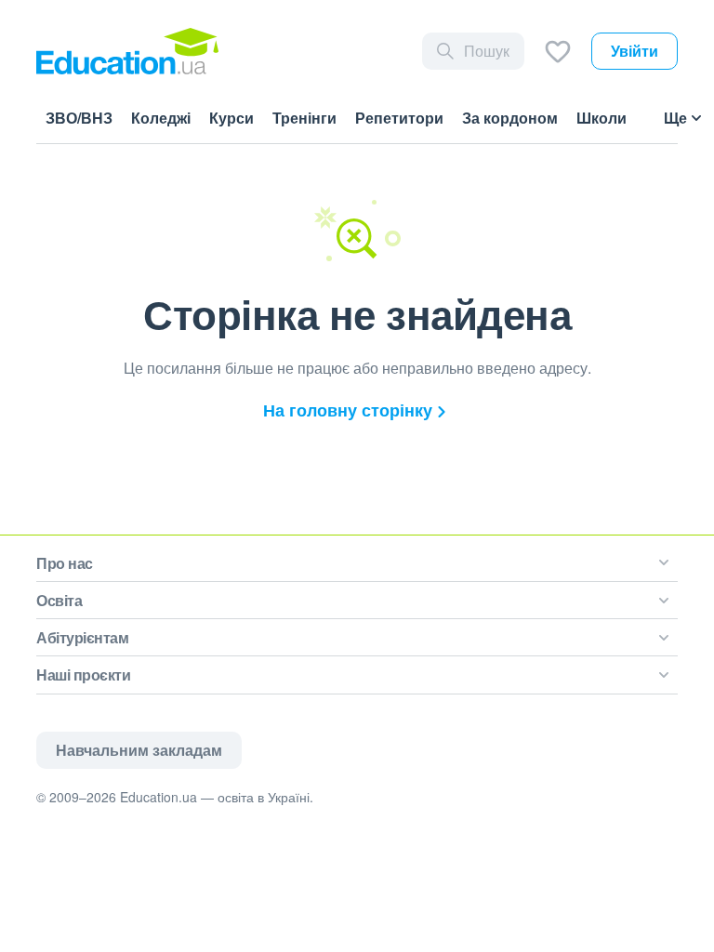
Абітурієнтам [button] (82, 637)
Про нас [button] (64, 563)
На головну (347, 410)
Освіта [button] (59, 600)
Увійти (634, 50)
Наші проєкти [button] (83, 674)
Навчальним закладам (139, 749)
